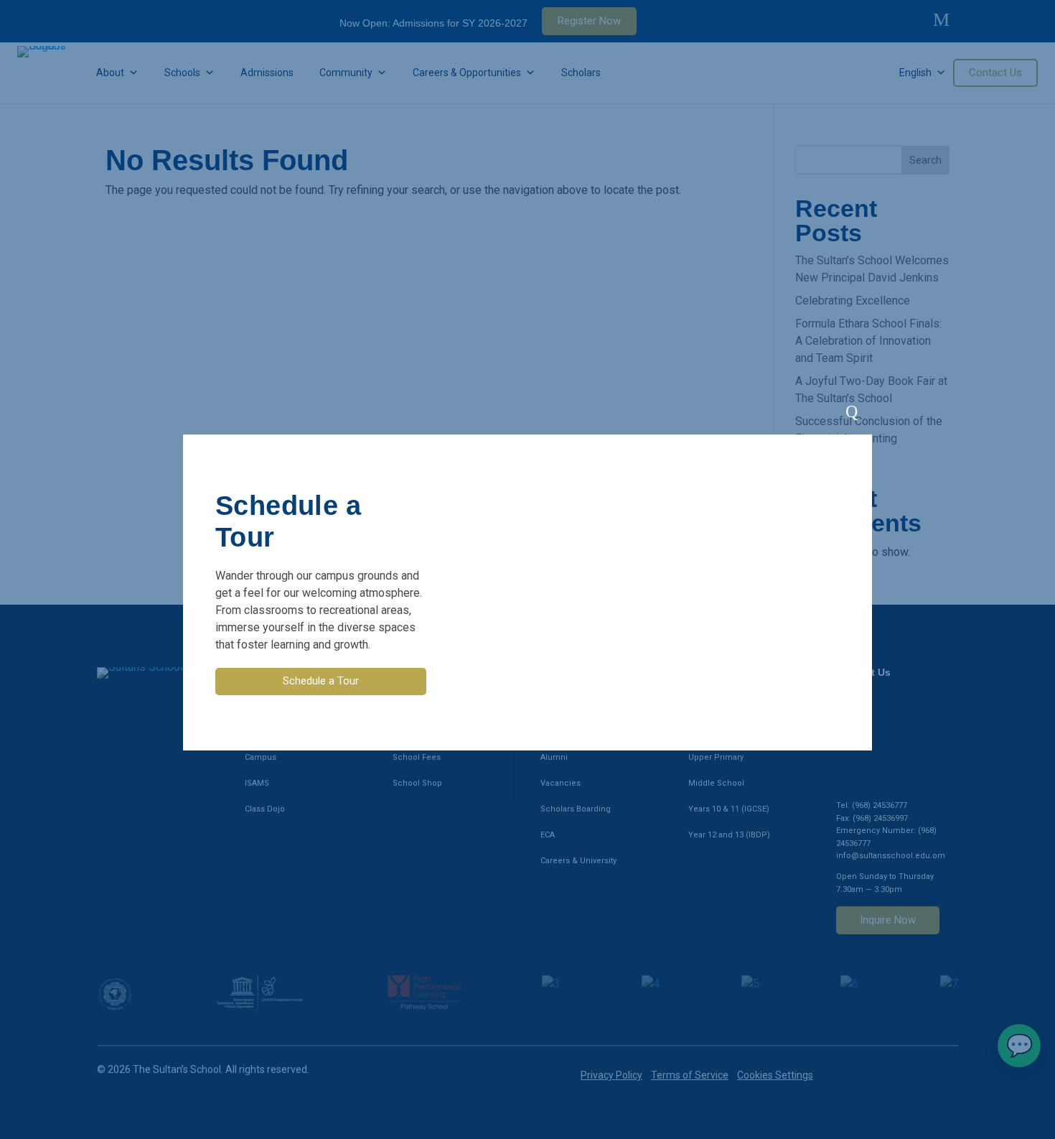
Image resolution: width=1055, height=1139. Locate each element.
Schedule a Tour (321, 680)
